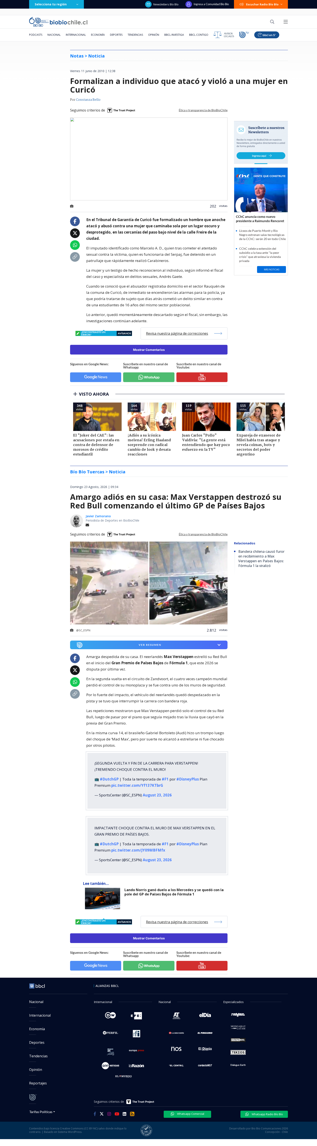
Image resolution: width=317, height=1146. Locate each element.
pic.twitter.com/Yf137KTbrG (137, 785)
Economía (98, 35)
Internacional (76, 35)
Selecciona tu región (51, 4)
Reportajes (38, 1083)
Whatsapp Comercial (190, 1114)
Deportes (116, 35)
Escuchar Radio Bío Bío (262, 4)
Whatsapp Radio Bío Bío (267, 1114)
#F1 (165, 779)
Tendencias (135, 35)
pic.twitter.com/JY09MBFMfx (138, 850)
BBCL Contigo (198, 35)
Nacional (54, 35)
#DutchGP (109, 779)
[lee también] (103, 898)
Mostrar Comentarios (149, 350)
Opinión (153, 35)
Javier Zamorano (98, 516)
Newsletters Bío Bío (166, 4)
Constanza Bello (88, 99)
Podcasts (35, 35)
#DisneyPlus (187, 779)
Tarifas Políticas (40, 1112)
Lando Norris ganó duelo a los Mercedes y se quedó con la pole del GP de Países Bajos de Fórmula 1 (174, 892)
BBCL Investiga (174, 35)
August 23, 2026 (157, 795)
